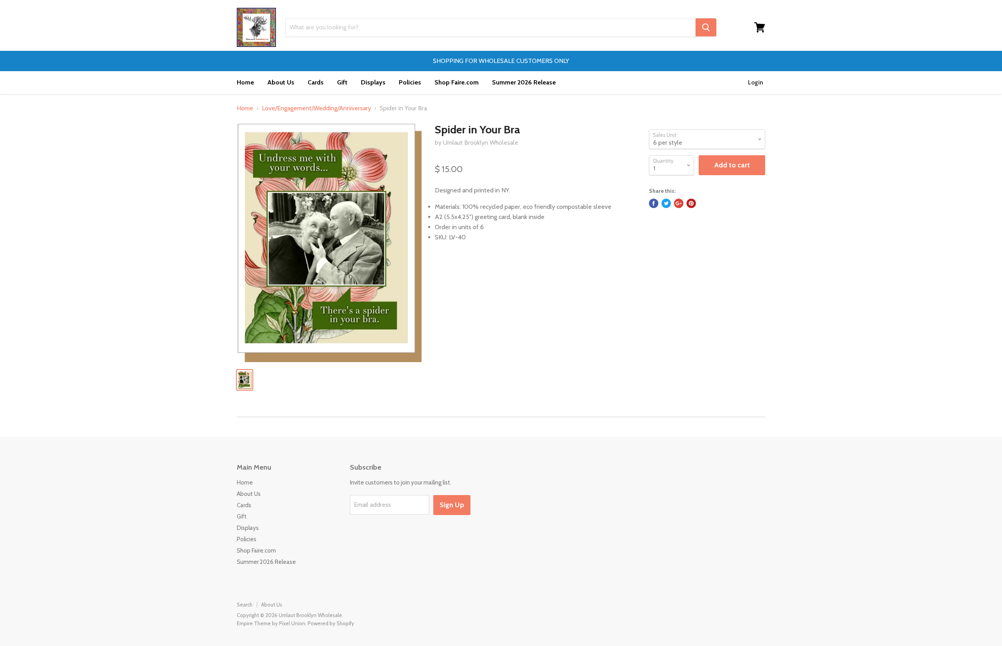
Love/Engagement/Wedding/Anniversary (316, 108)
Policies (410, 82)
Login (755, 82)
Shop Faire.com (456, 82)
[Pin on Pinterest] (691, 203)
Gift (342, 82)
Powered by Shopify (331, 623)
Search (244, 604)
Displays (373, 82)
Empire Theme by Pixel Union (271, 623)
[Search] (706, 27)
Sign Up (452, 505)
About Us (280, 82)
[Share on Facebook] (653, 203)
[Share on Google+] (678, 203)
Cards (316, 82)
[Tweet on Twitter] (666, 203)
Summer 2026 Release (524, 82)
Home (245, 82)
